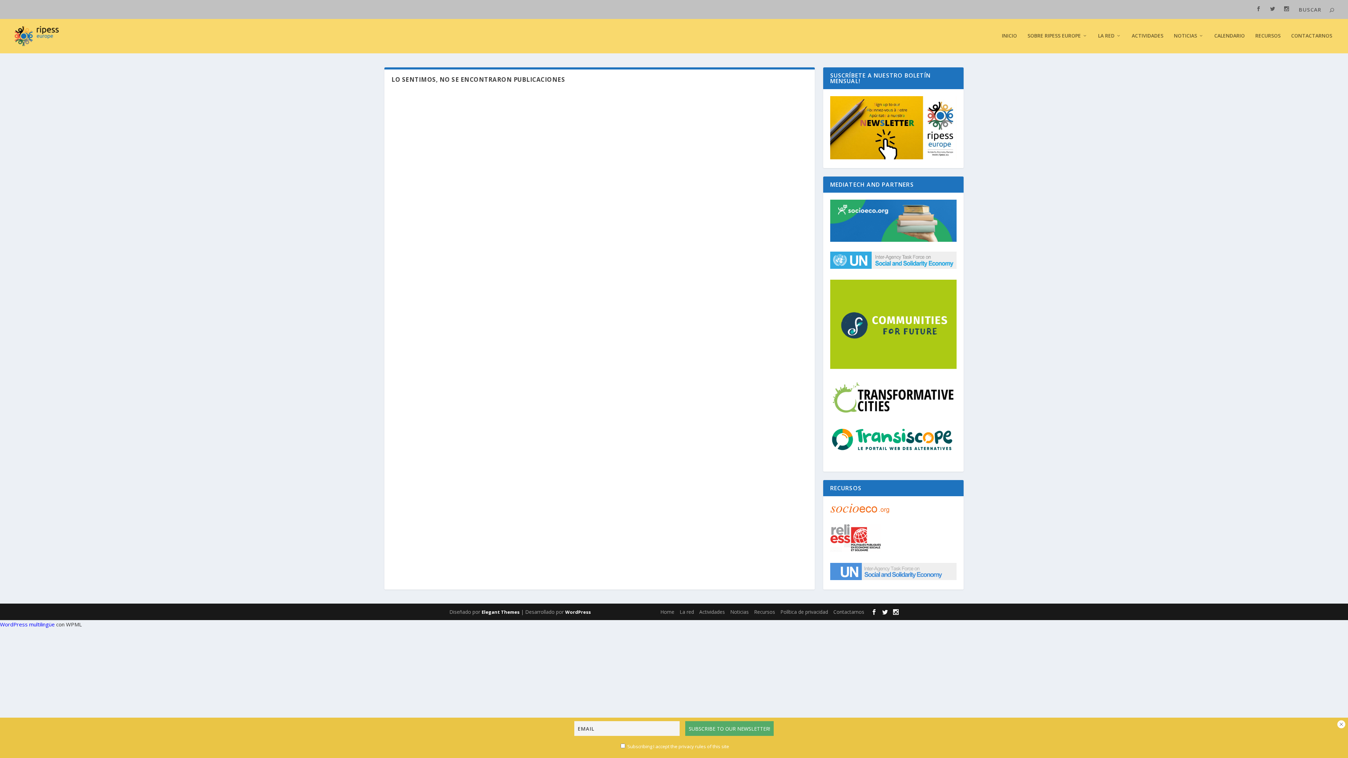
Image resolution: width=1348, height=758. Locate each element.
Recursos (1268, 36)
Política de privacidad (804, 612)
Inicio (1009, 36)
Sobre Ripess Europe (1054, 36)
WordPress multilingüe (27, 624)
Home (667, 612)
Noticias (1185, 36)
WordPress (578, 612)
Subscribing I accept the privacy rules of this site (677, 746)
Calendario (1229, 36)
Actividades (1147, 36)
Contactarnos (1311, 36)
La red (1106, 36)
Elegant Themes (501, 612)
